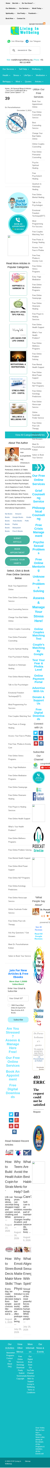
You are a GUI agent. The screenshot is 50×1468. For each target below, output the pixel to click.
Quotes (28, 81)
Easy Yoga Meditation (17, 767)
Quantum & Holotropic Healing (36, 186)
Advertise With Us (38, 689)
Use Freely (21, 13)
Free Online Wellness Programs (37, 346)
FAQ (10, 1367)
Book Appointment (17, 551)
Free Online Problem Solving (19, 850)
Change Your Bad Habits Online (37, 136)
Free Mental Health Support (19, 858)
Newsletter (10, 1353)
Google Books (17, 517)
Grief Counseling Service (38, 496)
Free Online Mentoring (38, 565)
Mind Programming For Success (37, 224)
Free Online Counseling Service (37, 115)
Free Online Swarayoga (17, 787)
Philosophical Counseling (38, 513)
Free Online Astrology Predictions (37, 394)
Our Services (23, 8)
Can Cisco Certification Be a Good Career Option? (16, 91)
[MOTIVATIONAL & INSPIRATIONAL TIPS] (18, 375)
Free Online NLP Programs (19, 878)
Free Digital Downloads (13, 1091)
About (9, 1364)
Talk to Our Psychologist (18, 685)
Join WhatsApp (17, 41)
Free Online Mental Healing (19, 677)
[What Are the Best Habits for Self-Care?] (27, 1154)
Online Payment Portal (38, 679)
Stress (16, 75)
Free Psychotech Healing (18, 657)
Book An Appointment (13, 1075)
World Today (36, 8)
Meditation (40, 75)
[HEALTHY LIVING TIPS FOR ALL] (18, 323)
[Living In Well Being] (25, 33)
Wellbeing (36, 69)
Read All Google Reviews (38, 936)
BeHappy (7, 81)
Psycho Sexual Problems (38, 547)
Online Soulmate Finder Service (38, 415)
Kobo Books (17, 521)
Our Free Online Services (13, 1061)
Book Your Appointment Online (37, 104)
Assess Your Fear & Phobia (19, 736)
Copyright (20, 1379)
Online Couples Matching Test (38, 634)
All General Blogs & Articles (21, 89)
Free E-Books (17, 531)
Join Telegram (35, 41)
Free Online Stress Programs (37, 269)
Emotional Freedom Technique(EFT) (38, 213)
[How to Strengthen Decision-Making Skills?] (9, 1251)
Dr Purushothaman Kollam (38, 1059)
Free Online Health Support (19, 819)
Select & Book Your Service (19, 956)
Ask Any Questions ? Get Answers (37, 436)
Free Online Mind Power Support (37, 375)
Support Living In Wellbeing (31, 1384)
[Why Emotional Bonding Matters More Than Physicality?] (18, 1251)
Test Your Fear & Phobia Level (38, 665)
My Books (8, 514)
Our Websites (11, 8)
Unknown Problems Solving (38, 584)
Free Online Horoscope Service (37, 404)
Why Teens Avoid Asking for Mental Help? (19, 1177)
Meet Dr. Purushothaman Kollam (38, 447)
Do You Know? (27, 3)
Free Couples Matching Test (19, 716)
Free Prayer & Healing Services (37, 316)
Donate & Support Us (38, 700)
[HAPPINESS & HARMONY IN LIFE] (18, 297)
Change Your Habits (17, 561)
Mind (18, 81)
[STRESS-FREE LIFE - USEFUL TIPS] (18, 402)
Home (8, 3)
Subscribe (18, 1019)
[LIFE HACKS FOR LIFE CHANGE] (18, 349)
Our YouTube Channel (30, 1370)
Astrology (20, 1365)
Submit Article (17, 540)
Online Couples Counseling (19, 629)
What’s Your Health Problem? (37, 335)
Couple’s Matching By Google (38, 649)
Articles (38, 81)
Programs (10, 1355)
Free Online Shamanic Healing (37, 306)
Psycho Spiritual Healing (18, 649)
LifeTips (27, 75)
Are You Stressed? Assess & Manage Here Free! (12, 1040)
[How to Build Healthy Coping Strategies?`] (9, 1154)
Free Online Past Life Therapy (37, 426)
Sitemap (27, 1461)
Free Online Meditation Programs (37, 287)
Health (5, 75)
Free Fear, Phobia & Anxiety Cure (37, 258)
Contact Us (21, 18)
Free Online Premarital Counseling (37, 154)
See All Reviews (38, 928)
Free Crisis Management (38, 530)
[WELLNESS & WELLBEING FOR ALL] (18, 428)
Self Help (23, 69)
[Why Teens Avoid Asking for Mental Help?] (18, 1154)
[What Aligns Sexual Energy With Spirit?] (27, 1251)
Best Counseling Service (18, 609)
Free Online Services (20, 1359)
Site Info (15, 3)
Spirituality (10, 13)
